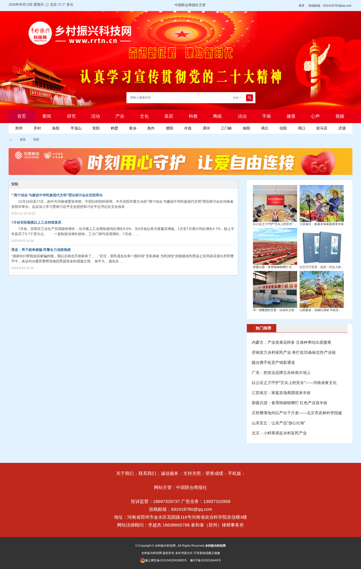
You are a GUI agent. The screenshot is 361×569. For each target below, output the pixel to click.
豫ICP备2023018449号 (205, 560)
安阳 (96, 128)
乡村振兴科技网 (11, 139)
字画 (266, 116)
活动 (95, 116)
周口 (301, 128)
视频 (339, 116)
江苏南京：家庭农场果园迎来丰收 (322, 224)
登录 (302, 5)
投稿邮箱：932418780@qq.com (329, 5)
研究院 (71, 118)
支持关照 (192, 473)
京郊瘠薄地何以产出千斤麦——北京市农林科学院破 (297, 413)
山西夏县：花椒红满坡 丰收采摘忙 (322, 310)
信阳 (283, 128)
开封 (37, 128)
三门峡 (226, 128)
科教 (193, 116)
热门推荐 (263, 328)
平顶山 (76, 128)
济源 (342, 128)
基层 (168, 116)
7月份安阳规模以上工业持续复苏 (36, 222)
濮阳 (169, 128)
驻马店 (321, 128)
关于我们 (125, 473)
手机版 (234, 473)
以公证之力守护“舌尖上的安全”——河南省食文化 (294, 383)
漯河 (206, 128)
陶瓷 (217, 116)
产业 (119, 116)
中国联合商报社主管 (190, 5)
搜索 (236, 98)
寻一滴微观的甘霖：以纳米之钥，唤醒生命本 (282, 310)
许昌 (188, 128)
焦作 (151, 128)
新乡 (133, 128)
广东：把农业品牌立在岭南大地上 (281, 372)
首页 (21, 118)
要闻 (46, 116)
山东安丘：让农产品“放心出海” (278, 423)
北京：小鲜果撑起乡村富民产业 (279, 433)
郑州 (19, 128)
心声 (315, 116)
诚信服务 (170, 473)
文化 (144, 116)
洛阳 (55, 128)
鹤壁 (114, 128)
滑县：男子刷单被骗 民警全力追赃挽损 (41, 250)
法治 (242, 116)
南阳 (246, 128)
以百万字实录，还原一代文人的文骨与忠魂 (328, 267)
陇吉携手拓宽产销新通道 (273, 362)
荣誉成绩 (214, 473)
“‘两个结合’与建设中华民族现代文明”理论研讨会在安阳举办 (57, 195)
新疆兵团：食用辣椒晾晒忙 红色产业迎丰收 (281, 267)
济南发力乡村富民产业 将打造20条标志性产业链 (294, 352)
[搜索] (249, 97)
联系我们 (147, 473)
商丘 (265, 128)
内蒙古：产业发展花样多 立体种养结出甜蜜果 (291, 342)
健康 (291, 116)
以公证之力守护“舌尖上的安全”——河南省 (280, 224)
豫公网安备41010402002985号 (166, 560)
